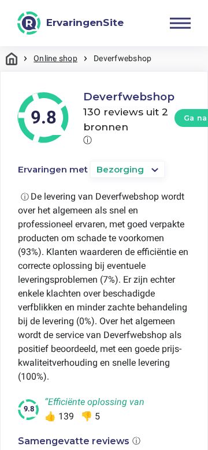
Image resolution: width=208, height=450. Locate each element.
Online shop (55, 58)
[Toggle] (180, 23)
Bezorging (120, 169)
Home (11, 58)
